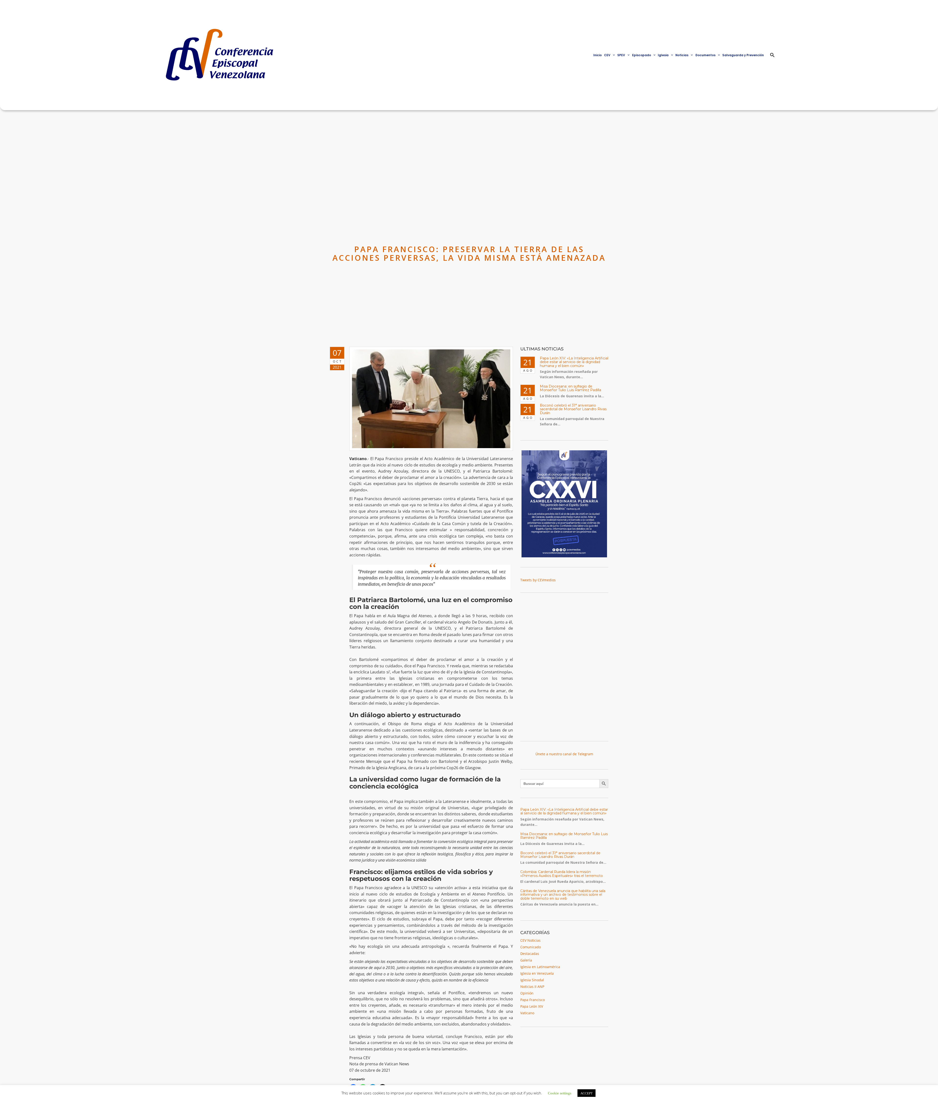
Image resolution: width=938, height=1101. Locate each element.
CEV (607, 55)
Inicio (597, 55)
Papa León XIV (531, 1006)
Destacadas (529, 953)
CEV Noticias (530, 940)
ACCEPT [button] (586, 1093)
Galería (526, 960)
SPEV (621, 55)
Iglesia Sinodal (532, 980)
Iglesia (663, 55)
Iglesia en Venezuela (537, 973)
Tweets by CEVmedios (538, 580)
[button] (772, 55)
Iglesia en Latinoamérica (540, 966)
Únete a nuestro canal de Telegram (564, 754)
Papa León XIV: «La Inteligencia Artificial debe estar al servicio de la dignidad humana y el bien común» (574, 362)
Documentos (705, 55)
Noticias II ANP (532, 986)
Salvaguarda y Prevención (743, 55)
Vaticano (527, 1013)
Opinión (526, 993)
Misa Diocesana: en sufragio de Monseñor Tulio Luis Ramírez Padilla (570, 388)
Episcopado (641, 55)
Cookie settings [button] (559, 1093)
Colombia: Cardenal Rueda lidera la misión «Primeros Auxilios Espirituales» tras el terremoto (561, 874)
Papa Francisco (532, 999)
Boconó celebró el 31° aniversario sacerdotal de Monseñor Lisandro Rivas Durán (573, 409)
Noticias (681, 55)
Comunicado (530, 947)
